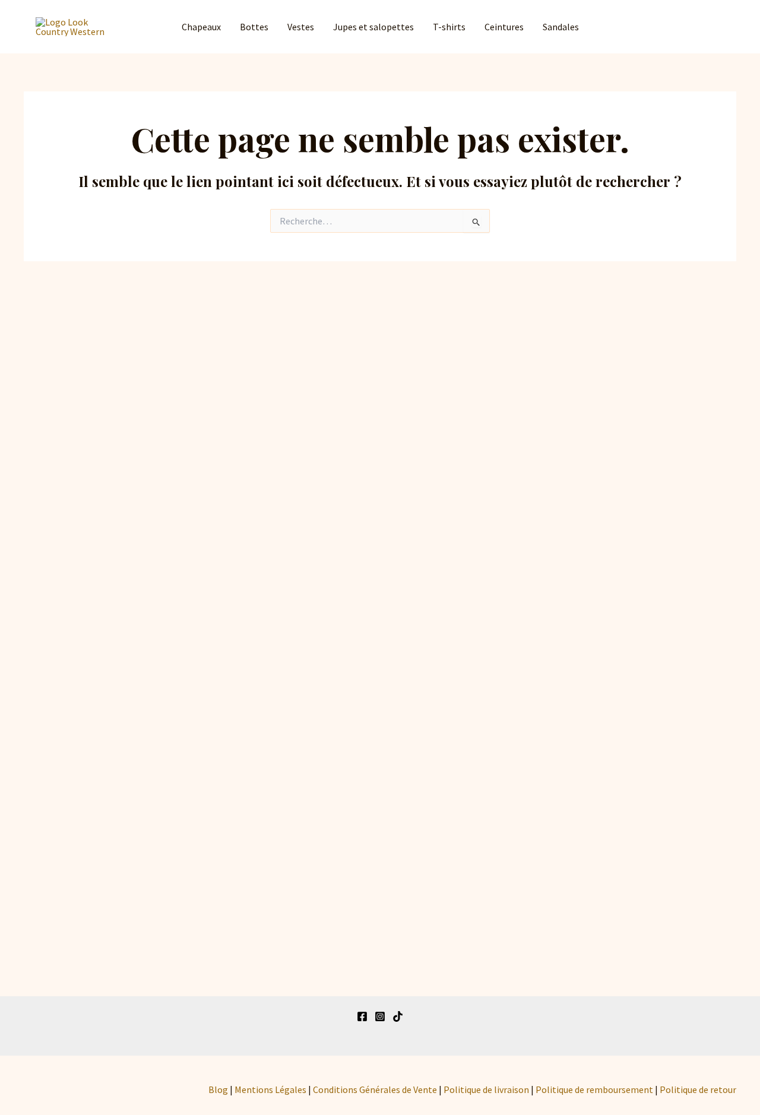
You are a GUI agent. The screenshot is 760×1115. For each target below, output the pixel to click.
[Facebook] (362, 1016)
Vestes (300, 27)
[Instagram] (380, 1016)
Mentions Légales (270, 1089)
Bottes (254, 27)
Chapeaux (201, 27)
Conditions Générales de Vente (375, 1089)
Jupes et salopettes (373, 27)
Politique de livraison (486, 1089)
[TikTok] (397, 1016)
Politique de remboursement (594, 1089)
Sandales (561, 27)
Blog (218, 1089)
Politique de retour (698, 1089)
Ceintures (504, 27)
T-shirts (449, 27)
